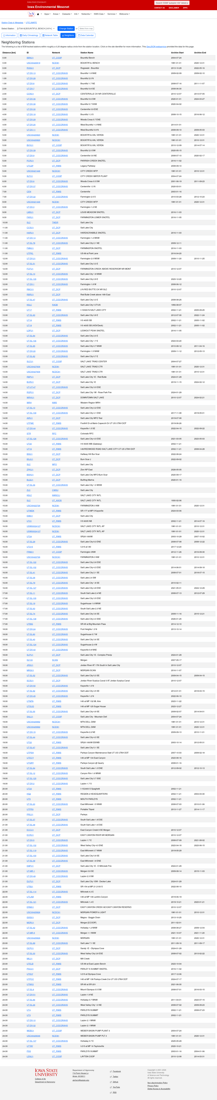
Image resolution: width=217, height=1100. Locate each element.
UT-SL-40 (31, 639)
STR (29, 433)
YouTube (116, 1087)
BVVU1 (30, 145)
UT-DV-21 (31, 258)
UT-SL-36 (31, 485)
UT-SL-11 (31, 593)
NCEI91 (55, 62)
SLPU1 (30, 654)
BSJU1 (30, 459)
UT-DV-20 (31, 351)
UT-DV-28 (31, 78)
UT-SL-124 (31, 644)
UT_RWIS (56, 165)
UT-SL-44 (31, 737)
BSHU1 (30, 474)
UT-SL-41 (31, 572)
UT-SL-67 (31, 747)
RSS (114, 1092)
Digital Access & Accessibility (159, 1088)
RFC (54, 433)
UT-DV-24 (31, 629)
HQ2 (29, 793)
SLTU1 (30, 176)
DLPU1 (30, 881)
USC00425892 (33, 721)
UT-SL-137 (31, 1040)
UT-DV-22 (31, 196)
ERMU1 (30, 907)
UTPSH (30, 752)
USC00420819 (33, 62)
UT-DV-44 (31, 428)
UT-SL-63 (31, 608)
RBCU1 (30, 289)
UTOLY (30, 974)
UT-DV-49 (31, 876)
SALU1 (30, 716)
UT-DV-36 (31, 98)
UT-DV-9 (30, 155)
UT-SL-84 (31, 335)
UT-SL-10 (31, 273)
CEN (29, 191)
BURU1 (30, 382)
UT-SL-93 (31, 315)
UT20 (29, 443)
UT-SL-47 (31, 299)
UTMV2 (30, 984)
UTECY (30, 757)
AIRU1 (30, 418)
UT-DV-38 (31, 104)
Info (75, 13)
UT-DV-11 (31, 129)
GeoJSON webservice (156, 46)
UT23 (29, 788)
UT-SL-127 (31, 587)
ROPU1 (30, 392)
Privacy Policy (153, 1085)
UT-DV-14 (31, 237)
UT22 (29, 742)
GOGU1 (30, 917)
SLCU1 (30, 361)
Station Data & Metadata (12, 22)
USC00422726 (33, 505)
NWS (54, 402)
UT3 (29, 1015)
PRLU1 (30, 814)
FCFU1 (30, 268)
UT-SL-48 (31, 824)
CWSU (55, 490)
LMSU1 (30, 212)
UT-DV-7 (30, 88)
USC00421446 (33, 171)
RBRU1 (30, 294)
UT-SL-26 (31, 1004)
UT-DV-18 (31, 114)
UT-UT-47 (31, 387)
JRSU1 (30, 665)
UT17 (29, 309)
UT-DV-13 (31, 73)
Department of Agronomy (45, 1082)
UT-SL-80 (31, 634)
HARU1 (30, 232)
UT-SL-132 (31, 845)
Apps (46, 13)
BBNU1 (30, 57)
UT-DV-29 (31, 119)
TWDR (55, 222)
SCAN (55, 660)
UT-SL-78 (31, 243)
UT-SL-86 (31, 999)
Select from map (86, 28)
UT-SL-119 (31, 850)
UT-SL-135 (31, 279)
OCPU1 (30, 948)
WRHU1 (30, 397)
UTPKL (30, 253)
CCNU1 (30, 93)
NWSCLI (56, 495)
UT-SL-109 (31, 412)
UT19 (29, 325)
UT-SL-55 (31, 711)
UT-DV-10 (31, 1020)
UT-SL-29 (31, 541)
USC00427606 (33, 366)
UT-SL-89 (31, 943)
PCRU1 (30, 160)
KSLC (29, 304)
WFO (54, 464)
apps (185, 8)
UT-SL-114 (31, 891)
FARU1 (30, 217)
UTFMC (30, 423)
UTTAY (30, 1046)
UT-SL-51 (31, 263)
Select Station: (8, 28)
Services (111, 13)
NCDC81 (56, 140)
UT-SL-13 (31, 407)
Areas (55, 13)
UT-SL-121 (31, 901)
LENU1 (30, 1056)
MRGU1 (30, 670)
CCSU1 (30, 227)
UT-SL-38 (31, 577)
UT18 (29, 320)
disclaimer (174, 8)
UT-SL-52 (31, 675)
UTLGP (30, 165)
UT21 (29, 521)
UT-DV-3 (30, 207)
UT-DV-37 (31, 186)
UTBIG (30, 624)
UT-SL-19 (31, 603)
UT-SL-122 (31, 562)
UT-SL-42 (31, 927)
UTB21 (30, 886)
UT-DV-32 (31, 1025)
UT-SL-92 (31, 690)
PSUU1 (30, 968)
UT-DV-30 (31, 109)
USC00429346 (33, 1035)
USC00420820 (33, 134)
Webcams (123, 13)
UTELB (30, 963)
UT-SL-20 (31, 804)
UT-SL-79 (31, 582)
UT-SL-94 (31, 768)
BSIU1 (30, 454)
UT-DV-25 (31, 124)
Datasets (66, 13)
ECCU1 (30, 829)
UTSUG (30, 706)
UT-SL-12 (31, 773)
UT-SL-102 (31, 567)
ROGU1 (30, 68)
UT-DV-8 (30, 83)
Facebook (116, 1071)
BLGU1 (30, 479)
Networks (86, 13)
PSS (29, 1051)
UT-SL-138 (31, 618)
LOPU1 (30, 330)
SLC (29, 222)
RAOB (55, 304)
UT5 (29, 799)
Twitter (115, 1076)
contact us (159, 8)
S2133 (30, 660)
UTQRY (30, 762)
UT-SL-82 (31, 356)
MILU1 (30, 958)
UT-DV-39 (31, 150)
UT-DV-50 (31, 685)
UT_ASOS (57, 500)
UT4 (29, 1010)
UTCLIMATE (31, 22)
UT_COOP (57, 57)
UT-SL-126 (31, 438)
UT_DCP (56, 68)
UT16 (29, 448)
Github (115, 1082)
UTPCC (30, 979)
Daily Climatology (30, 35)
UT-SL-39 (31, 860)
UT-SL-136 (31, 340)
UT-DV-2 (30, 783)
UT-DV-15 (31, 732)
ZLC (29, 490)
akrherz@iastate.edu (81, 1080)
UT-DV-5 (30, 840)
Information (11, 35)
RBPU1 (30, 376)
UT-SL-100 (31, 855)
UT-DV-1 (30, 284)
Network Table (51, 35)
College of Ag (40, 1079)
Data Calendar (87, 35)
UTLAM (30, 896)
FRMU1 (30, 551)
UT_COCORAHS (60, 73)
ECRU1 (30, 835)
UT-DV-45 (31, 696)
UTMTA (30, 701)
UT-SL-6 (30, 989)
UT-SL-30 (31, 953)
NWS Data (98, 13)
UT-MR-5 (31, 932)
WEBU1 (30, 1030)
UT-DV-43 (31, 649)
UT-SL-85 (31, 346)
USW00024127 (34, 526)
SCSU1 (30, 680)
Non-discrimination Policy (158, 1082)
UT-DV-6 (30, 181)
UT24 (29, 536)
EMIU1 (30, 515)
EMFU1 (30, 865)
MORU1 (30, 922)
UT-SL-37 (31, 819)
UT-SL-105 (31, 598)
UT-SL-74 (31, 613)
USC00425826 (33, 912)
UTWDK (30, 510)
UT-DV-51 (31, 994)
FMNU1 (30, 248)
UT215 (30, 546)
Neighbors (69, 35)
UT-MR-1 (31, 871)
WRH (29, 402)
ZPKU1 (30, 469)
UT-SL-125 (31, 778)
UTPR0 (30, 809)
